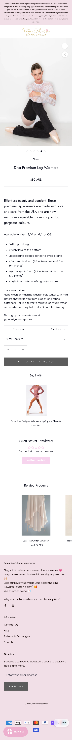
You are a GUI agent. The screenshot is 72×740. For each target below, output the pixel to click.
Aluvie (36, 159)
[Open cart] (67, 31)
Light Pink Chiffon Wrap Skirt (36, 540)
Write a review (36, 460)
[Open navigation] (4, 31)
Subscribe (16, 686)
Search (8, 642)
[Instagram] (13, 605)
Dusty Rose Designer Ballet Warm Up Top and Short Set (36, 421)
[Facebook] (5, 605)
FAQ (6, 630)
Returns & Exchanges (17, 636)
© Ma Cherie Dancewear (36, 703)
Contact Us (11, 624)
